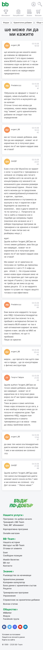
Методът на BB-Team (13, 545)
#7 (38, 439)
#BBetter (7, 613)
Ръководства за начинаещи (17, 575)
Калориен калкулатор (14, 582)
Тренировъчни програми (15, 592)
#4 (38, 307)
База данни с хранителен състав (19, 585)
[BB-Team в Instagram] (15, 627)
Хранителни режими (13, 579)
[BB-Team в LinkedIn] (25, 627)
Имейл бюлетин (11, 559)
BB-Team (8, 538)
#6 (38, 380)
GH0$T (14, 161)
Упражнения (9, 596)
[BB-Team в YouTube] (20, 627)
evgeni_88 (15, 45)
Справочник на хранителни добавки (21, 600)
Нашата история (11, 542)
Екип (5, 552)
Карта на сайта (8, 640)
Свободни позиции (12, 555)
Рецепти (7, 588)
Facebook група (11, 619)
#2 (38, 132)
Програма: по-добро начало (17, 519)
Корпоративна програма (15, 529)
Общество (9, 609)
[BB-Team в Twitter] (9, 627)
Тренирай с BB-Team (13, 522)
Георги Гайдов (17, 377)
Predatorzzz (16, 85)
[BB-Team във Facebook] (4, 627)
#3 (38, 164)
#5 (38, 355)
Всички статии (10, 604)
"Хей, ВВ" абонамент (13, 525)
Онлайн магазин (11, 533)
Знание (7, 571)
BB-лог (6, 563)
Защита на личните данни (13, 637)
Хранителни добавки (22, 23)
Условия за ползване (11, 634)
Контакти (7, 566)
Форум (6, 23)
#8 (38, 468)
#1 (38, 88)
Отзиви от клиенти (12, 548)
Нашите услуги (12, 515)
